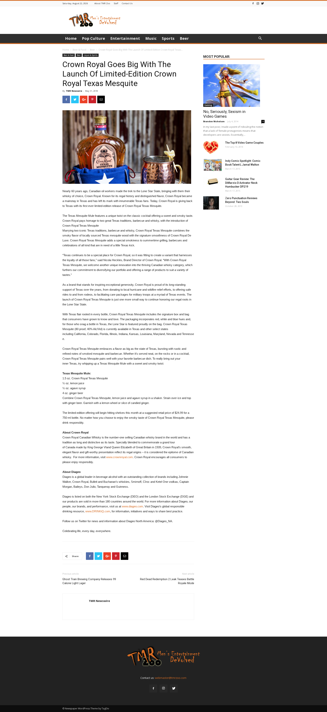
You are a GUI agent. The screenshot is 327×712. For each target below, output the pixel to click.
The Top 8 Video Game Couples (244, 142)
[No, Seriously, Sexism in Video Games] (234, 85)
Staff (116, 3)
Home (71, 38)
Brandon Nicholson (214, 121)
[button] (260, 39)
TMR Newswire (74, 90)
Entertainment (125, 38)
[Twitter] (262, 3)
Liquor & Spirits (90, 55)
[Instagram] (258, 3)
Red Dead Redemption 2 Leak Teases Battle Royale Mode (167, 581)
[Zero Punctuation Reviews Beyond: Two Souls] (211, 203)
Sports (168, 38)
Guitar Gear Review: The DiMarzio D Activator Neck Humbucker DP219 (241, 183)
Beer (184, 38)
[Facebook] (253, 3)
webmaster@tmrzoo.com (170, 678)
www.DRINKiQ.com (97, 511)
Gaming (208, 105)
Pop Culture (93, 38)
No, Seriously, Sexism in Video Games (224, 114)
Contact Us (127, 3)
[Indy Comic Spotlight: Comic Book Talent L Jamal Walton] (212, 165)
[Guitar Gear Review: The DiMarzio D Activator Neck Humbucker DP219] (212, 182)
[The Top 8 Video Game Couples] (211, 147)
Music (150, 38)
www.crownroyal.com (119, 457)
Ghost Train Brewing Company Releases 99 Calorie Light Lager (89, 581)
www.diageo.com (132, 506)
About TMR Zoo (102, 3)
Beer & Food (79, 49)
